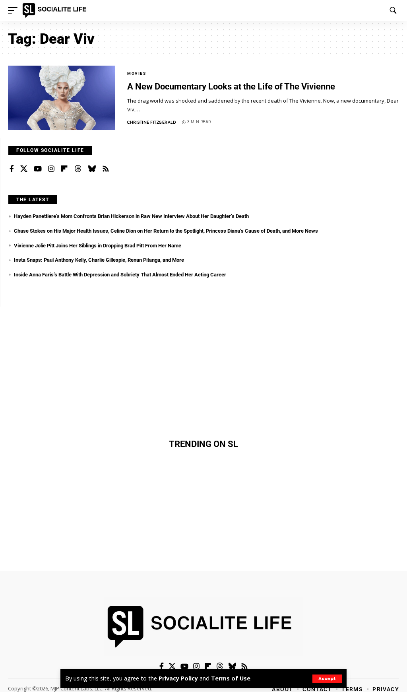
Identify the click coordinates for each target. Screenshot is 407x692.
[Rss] (105, 169)
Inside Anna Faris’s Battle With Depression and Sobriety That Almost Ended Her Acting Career (120, 275)
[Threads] (78, 169)
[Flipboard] (64, 169)
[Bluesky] (92, 169)
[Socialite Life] (55, 10)
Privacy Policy (178, 678)
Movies (136, 73)
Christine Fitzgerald (151, 122)
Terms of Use (230, 678)
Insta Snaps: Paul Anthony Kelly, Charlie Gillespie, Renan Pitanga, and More (99, 260)
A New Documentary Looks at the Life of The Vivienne (231, 86)
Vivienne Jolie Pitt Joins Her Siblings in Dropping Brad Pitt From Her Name (97, 246)
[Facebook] (11, 169)
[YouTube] (38, 169)
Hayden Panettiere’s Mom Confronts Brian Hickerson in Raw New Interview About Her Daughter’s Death (131, 216)
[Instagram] (51, 169)
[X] (24, 169)
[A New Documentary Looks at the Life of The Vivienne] (61, 98)
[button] (327, 679)
